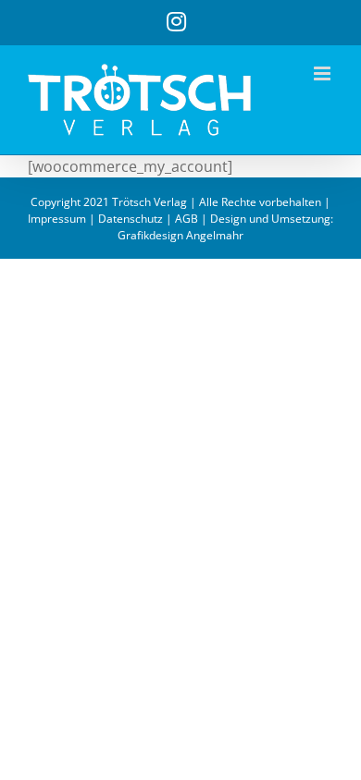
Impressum (57, 218)
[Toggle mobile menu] (323, 73)
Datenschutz (130, 218)
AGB (186, 218)
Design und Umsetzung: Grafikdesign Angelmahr (225, 227)
